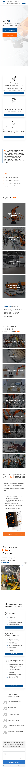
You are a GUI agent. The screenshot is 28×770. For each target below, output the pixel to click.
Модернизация (12, 647)
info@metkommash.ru (14, 3)
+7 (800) (14, 2)
